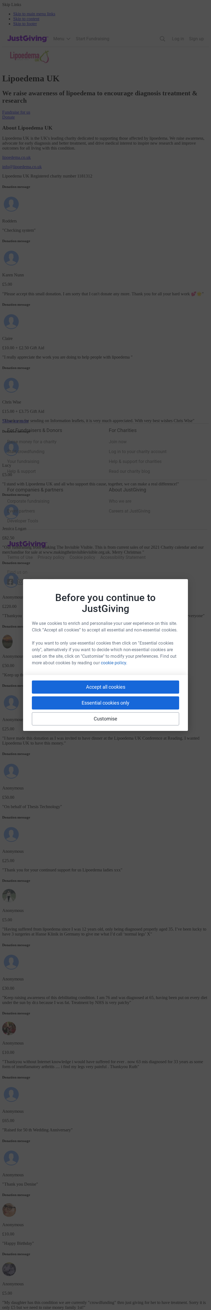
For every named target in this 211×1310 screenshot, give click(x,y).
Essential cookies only (105, 703)
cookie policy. (114, 662)
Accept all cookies (105, 687)
